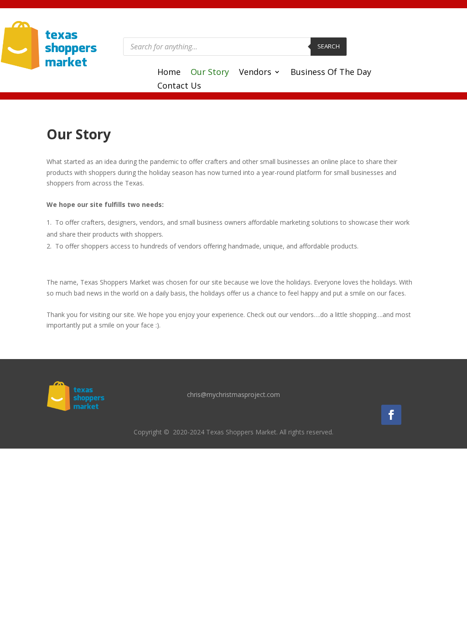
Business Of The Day (331, 73)
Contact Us (179, 86)
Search (328, 46)
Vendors (255, 73)
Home (169, 73)
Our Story (210, 73)
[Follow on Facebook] (391, 415)
